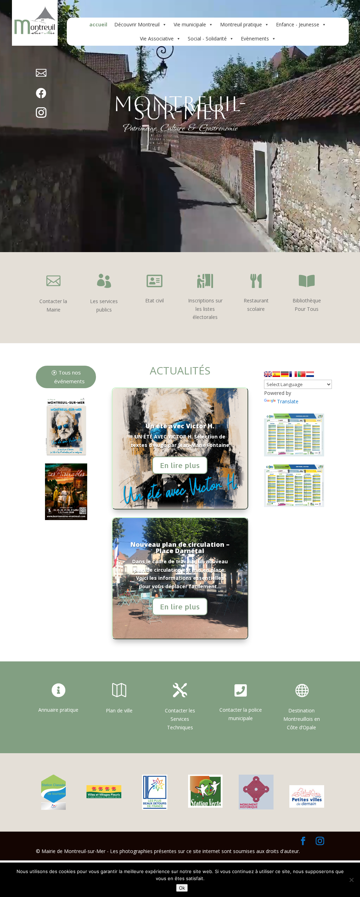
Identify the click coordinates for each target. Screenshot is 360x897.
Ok (182, 888)
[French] (293, 374)
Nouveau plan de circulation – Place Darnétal (180, 547)
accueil (98, 24)
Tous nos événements (69, 377)
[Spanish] (276, 374)
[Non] (351, 879)
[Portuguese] (302, 374)
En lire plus (180, 465)
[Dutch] (310, 374)
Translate (287, 401)
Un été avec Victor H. (180, 426)
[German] (285, 374)
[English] (268, 374)
